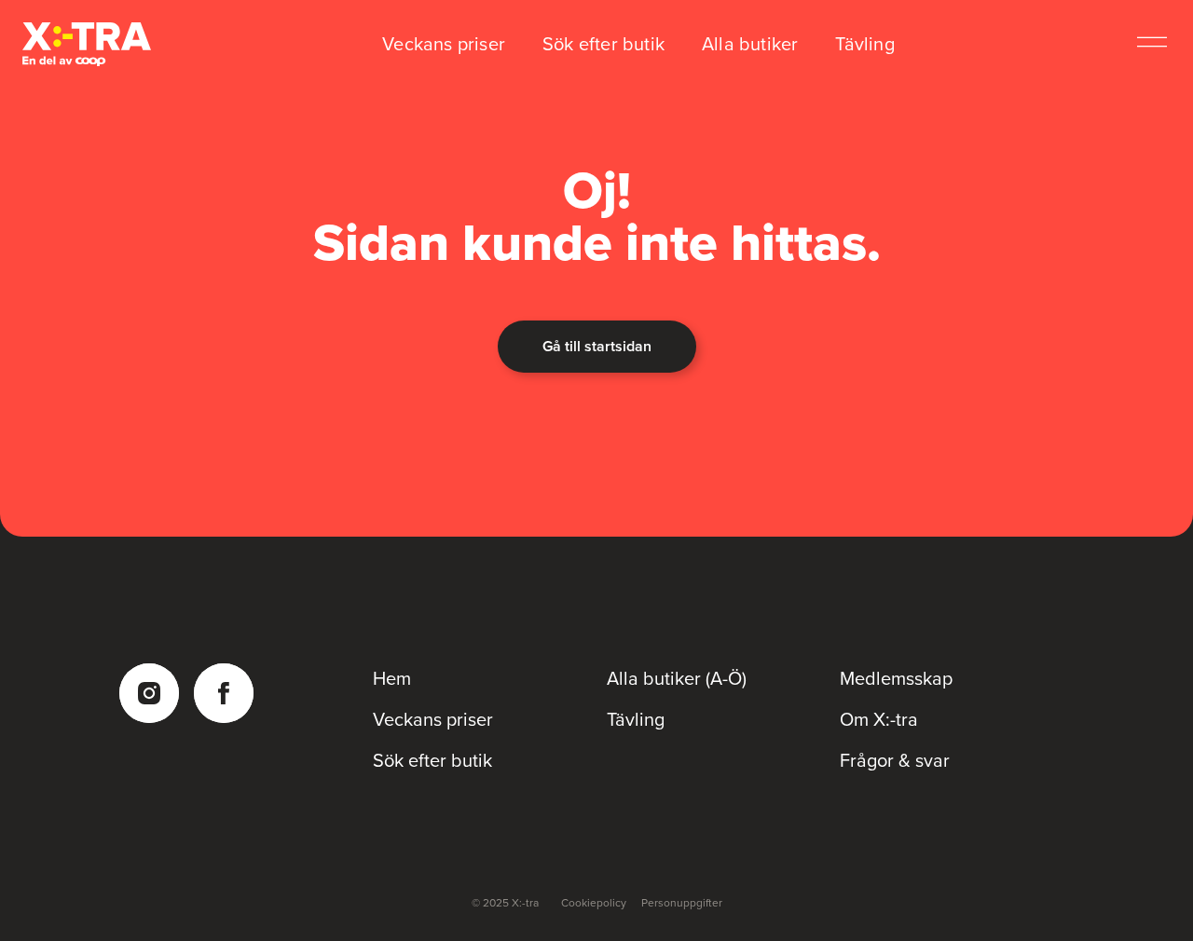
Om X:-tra (879, 719)
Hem (392, 678)
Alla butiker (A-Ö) (677, 678)
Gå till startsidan (596, 346)
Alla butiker (750, 44)
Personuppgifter (681, 902)
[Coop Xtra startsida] (86, 44)
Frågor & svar (895, 760)
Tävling (864, 44)
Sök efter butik (603, 44)
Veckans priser (443, 44)
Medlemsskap (896, 678)
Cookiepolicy (593, 902)
